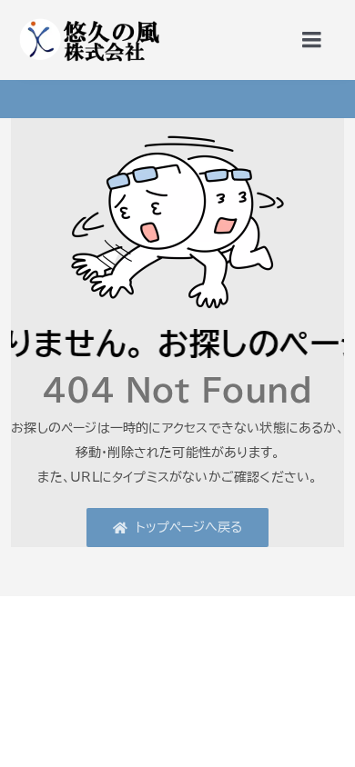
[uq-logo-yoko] (88, 20)
